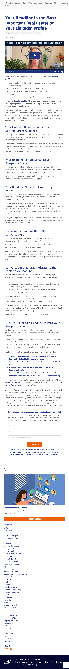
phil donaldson (9, 613)
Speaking (48, 3)
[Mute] (55, 71)
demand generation (11, 564)
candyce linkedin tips (12, 554)
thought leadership (11, 641)
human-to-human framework (15, 574)
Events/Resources (30, 3)
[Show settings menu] (58, 71)
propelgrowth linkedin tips (14, 620)
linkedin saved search (12, 595)
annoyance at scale (11, 538)
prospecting (8, 623)
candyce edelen (10, 33)
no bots (7, 602)
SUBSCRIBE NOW (34, 519)
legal (6, 582)
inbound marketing (11, 577)
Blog (56, 3)
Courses (18, 3)
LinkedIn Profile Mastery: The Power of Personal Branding (32, 356)
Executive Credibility (9, 4)
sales (6, 626)
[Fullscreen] (62, 71)
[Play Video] (7, 71)
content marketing (11, 559)
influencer (7, 579)
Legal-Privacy (32, 664)
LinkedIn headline (20, 101)
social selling (9, 633)
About (41, 3)
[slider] (32, 71)
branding (7, 543)
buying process (9, 548)
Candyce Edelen (27, 390)
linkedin (18, 33)
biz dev (6, 541)
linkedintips (37, 33)
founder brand (9, 569)
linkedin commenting (12, 590)
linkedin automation (12, 587)
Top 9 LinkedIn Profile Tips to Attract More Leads (29, 359)
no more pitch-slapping (13, 605)
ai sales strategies (11, 536)
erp (5, 566)
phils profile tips (10, 618)
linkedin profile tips (27, 33)
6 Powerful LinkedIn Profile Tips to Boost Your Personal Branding (35, 373)
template (7, 638)
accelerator (8, 531)
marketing (8, 600)
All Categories (9, 528)
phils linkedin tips (11, 615)
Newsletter (63, 3)
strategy (7, 636)
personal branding (11, 610)
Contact (22, 664)
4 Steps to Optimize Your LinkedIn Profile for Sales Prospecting (34, 376)
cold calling (8, 556)
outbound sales (10, 608)
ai (4, 533)
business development (12, 546)
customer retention (11, 561)
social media (8, 631)
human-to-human (11, 572)
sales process (9, 628)
